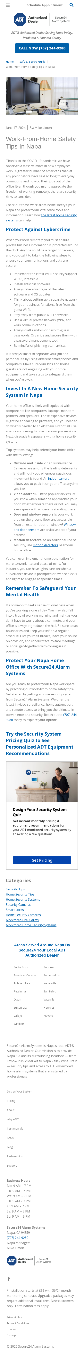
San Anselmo (52, 975)
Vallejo (18, 1015)
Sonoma (49, 967)
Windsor (19, 1024)
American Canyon (25, 975)
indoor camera (58, 478)
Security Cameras (18, 904)
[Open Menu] (8, 5)
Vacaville (49, 999)
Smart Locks (15, 910)
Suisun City (20, 1007)
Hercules (49, 1007)
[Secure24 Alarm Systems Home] (42, 19)
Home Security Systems (23, 899)
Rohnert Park (22, 983)
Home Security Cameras (23, 915)
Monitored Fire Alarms (22, 920)
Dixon (17, 999)
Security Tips (15, 889)
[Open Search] (71, 5)
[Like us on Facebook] (9, 1279)
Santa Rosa (21, 967)
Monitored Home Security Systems (31, 925)
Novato (48, 1015)
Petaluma (20, 991)
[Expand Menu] (41, 27)
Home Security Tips (20, 894)
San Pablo (50, 991)
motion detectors (45, 545)
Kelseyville (50, 983)
